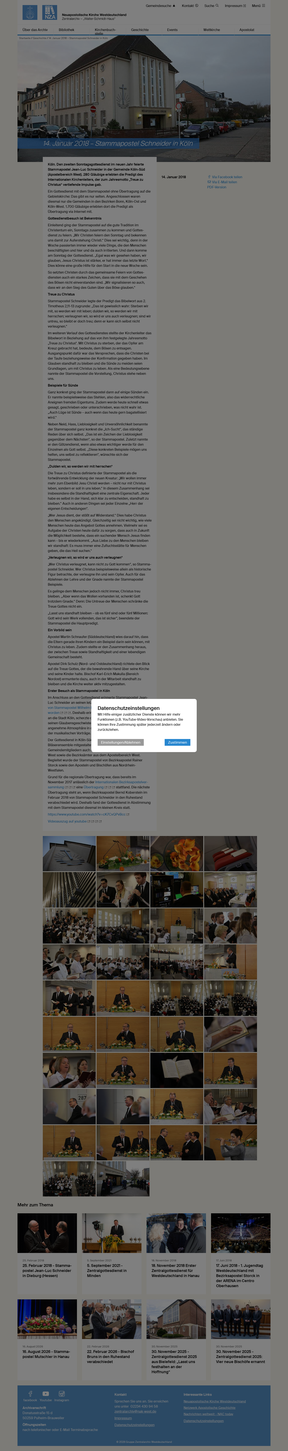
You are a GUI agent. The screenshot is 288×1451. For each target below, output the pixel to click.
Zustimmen (177, 742)
